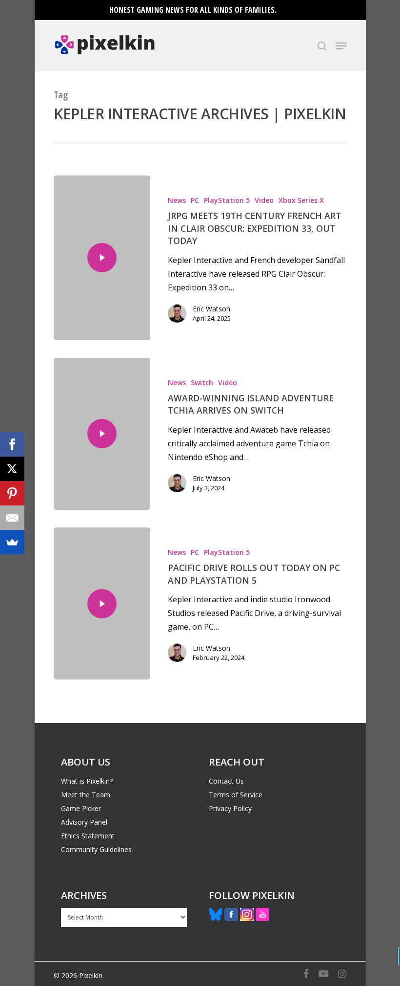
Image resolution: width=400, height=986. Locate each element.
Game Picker (81, 808)
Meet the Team (85, 794)
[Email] (12, 517)
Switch (202, 382)
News (177, 200)
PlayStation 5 (227, 200)
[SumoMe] (12, 542)
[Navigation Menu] (341, 46)
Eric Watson (211, 308)
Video (264, 200)
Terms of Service (235, 794)
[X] (12, 469)
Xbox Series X (301, 200)
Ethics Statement (88, 835)
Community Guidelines (96, 849)
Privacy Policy (230, 808)
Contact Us (226, 781)
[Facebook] (12, 444)
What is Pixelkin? (87, 781)
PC (195, 200)
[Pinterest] (12, 493)
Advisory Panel (84, 822)
